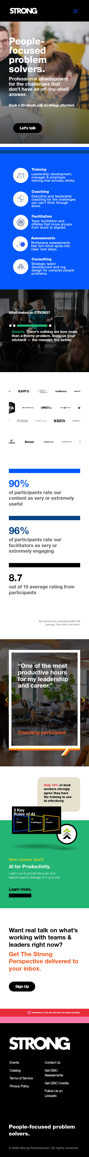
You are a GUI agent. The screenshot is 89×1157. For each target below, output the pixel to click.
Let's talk (28, 128)
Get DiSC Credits (57, 1083)
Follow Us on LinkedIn (53, 1094)
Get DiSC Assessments (54, 1073)
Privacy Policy (19, 1086)
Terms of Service (21, 1078)
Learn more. (20, 890)
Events (14, 1062)
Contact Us (52, 1062)
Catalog (15, 1070)
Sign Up (22, 987)
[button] (10, 326)
